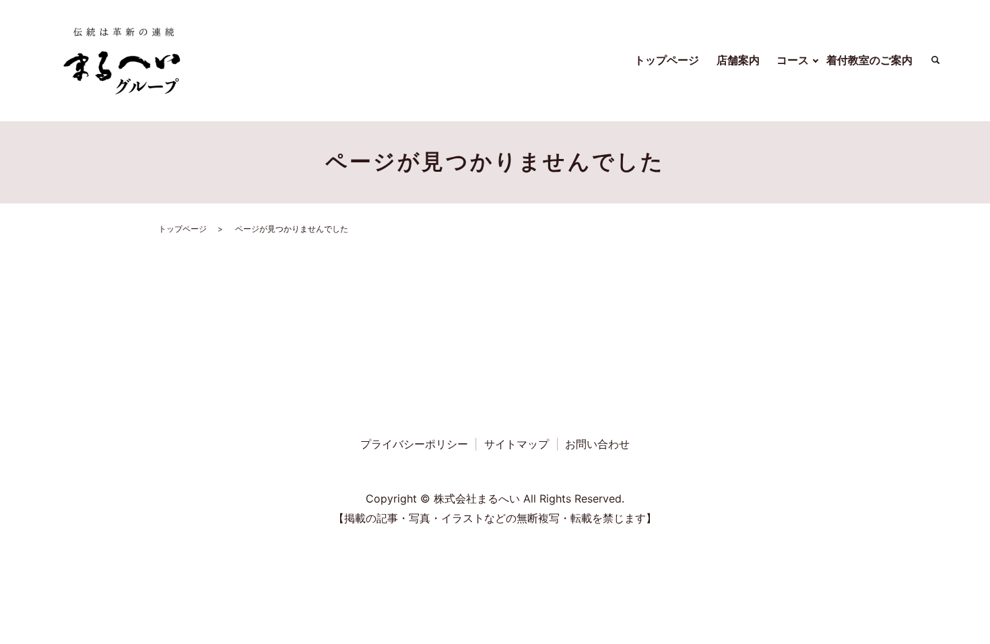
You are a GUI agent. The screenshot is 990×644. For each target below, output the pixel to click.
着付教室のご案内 (869, 60)
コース (793, 60)
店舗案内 (738, 60)
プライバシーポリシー (414, 444)
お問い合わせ (597, 444)
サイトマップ (516, 444)
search (935, 61)
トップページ (666, 60)
